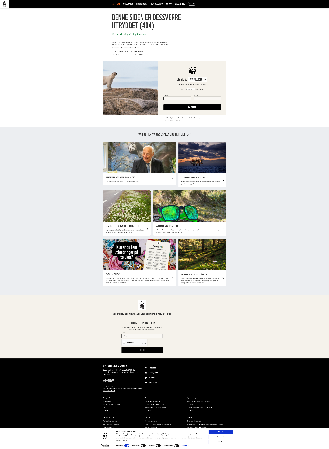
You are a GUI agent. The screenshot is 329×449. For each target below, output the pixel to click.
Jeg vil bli (182, 79)
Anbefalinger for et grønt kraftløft (156, 407)
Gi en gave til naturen (194, 421)
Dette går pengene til (184, 118)
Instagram (153, 373)
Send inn (142, 350)
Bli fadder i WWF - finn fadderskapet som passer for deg (205, 424)
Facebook (153, 368)
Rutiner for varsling (151, 427)
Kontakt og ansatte (151, 421)
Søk (190, 4)
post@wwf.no (108, 379)
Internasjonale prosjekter (111, 424)
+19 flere (190, 410)
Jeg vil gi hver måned (192, 89)
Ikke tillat (220, 442)
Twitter (152, 378)
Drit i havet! (190, 404)
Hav (104, 407)
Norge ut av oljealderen (152, 401)
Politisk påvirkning (109, 427)
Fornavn (165, 95)
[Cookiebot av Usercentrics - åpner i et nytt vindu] (105, 445)
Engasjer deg (180, 4)
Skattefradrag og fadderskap (199, 118)
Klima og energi (141, 4)
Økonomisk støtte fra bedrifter (197, 427)
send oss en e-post (126, 44)
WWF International (109, 390)
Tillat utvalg (220, 437)
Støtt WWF (116, 4)
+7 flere (105, 410)
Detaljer (184, 445)
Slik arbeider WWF (157, 4)
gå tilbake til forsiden (123, 42)
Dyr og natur (128, 4)
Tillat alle (220, 432)
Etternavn (196, 95)
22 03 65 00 (107, 381)
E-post (123, 333)
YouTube (153, 383)
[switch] (143, 445)
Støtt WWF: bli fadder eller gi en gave (198, 401)
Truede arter (107, 401)
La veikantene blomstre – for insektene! (199, 407)
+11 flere (148, 410)
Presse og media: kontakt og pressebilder (158, 424)
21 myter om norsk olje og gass (155, 404)
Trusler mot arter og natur (111, 404)
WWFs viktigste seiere (171, 118)
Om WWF (169, 4)
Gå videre (192, 107)
